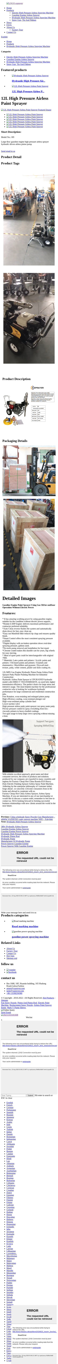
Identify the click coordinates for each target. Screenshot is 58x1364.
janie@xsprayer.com (15, 991)
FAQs (9, 25)
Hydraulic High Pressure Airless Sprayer (24, 822)
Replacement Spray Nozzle (21, 1005)
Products (10, 10)
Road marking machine (25, 926)
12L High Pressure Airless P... (28, 91)
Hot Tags (10, 956)
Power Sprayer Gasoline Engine (14, 843)
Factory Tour (17, 30)
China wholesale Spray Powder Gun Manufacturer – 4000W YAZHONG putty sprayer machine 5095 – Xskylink (28, 818)
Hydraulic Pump (8, 839)
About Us (10, 27)
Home (9, 8)
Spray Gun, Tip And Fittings (24, 20)
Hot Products (48, 998)
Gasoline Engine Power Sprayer (14, 831)
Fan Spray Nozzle (8, 1003)
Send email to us (8, 151)
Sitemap (4, 1000)
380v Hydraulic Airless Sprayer (14, 826)
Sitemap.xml (11, 958)
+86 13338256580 (14, 993)
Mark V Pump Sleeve (16, 1007)
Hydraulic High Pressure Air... (28, 80)
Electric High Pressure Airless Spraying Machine (32, 13)
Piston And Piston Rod (27, 1003)
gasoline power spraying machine (30, 936)
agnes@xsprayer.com (15, 988)
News (8, 22)
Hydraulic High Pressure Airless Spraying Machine (33, 17)
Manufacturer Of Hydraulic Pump (15, 841)
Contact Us (11, 32)
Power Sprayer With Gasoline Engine (17, 846)
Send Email (6, 1012)
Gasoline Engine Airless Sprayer (26, 15)
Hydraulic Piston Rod (10, 836)
